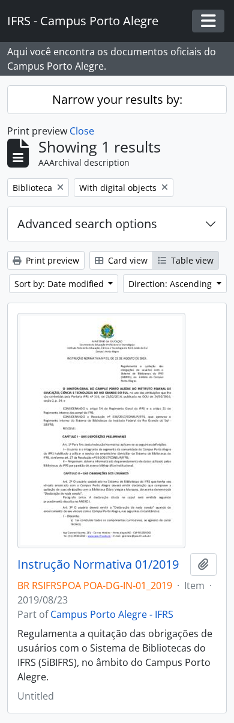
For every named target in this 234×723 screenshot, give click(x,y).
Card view (127, 260)
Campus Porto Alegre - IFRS (111, 614)
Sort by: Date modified (60, 283)
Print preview (51, 260)
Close (82, 131)
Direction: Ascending (171, 283)
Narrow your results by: (117, 99)
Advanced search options (87, 224)
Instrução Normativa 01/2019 (98, 564)
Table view (191, 260)
